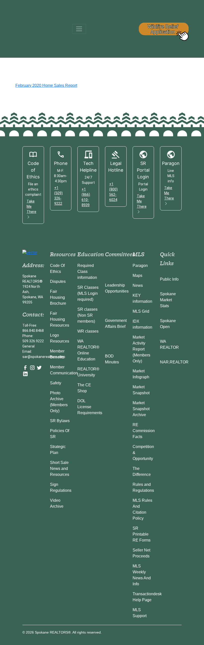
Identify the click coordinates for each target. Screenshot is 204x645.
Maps (137, 275)
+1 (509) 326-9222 (58, 195)
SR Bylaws (60, 421)
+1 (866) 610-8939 (86, 197)
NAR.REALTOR (174, 362)
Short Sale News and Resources (59, 468)
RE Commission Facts (144, 431)
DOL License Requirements (89, 407)
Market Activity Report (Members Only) (141, 349)
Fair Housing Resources (59, 319)
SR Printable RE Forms (142, 534)
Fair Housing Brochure (58, 297)
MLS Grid (141, 311)
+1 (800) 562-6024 (113, 192)
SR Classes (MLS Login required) (88, 293)
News (138, 285)
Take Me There (31, 206)
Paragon (140, 265)
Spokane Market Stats (168, 300)
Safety (55, 383)
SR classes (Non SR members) (87, 315)
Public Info (169, 279)
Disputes (58, 281)
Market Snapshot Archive (141, 409)
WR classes (88, 331)
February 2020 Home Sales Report (46, 85)
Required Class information (87, 271)
